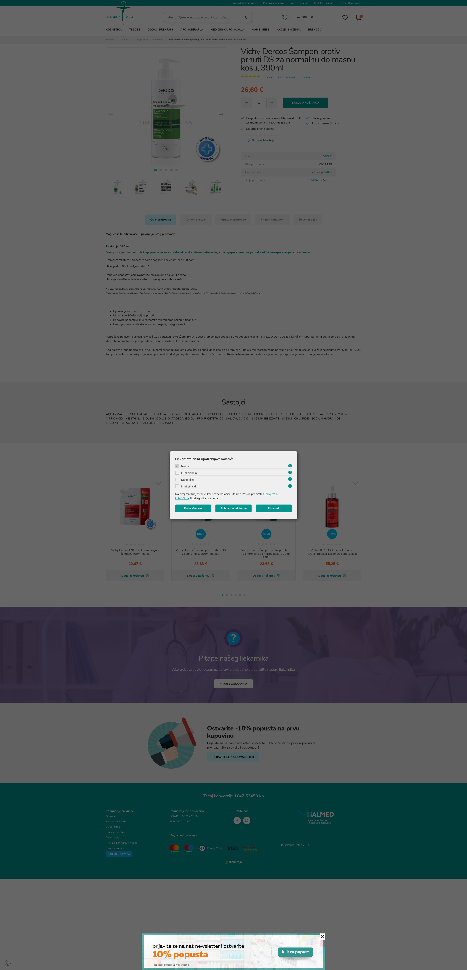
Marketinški (188, 486)
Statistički (187, 480)
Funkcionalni (189, 473)
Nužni (185, 466)
